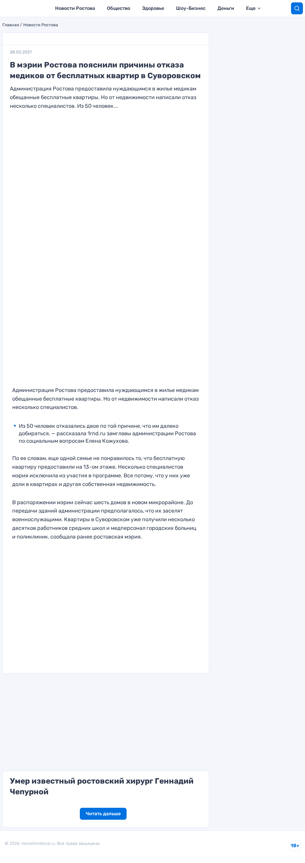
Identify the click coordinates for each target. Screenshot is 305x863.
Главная (10, 25)
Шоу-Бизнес (191, 8)
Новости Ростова (75, 8)
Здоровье (153, 8)
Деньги (225, 8)
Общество (118, 8)
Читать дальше (103, 813)
